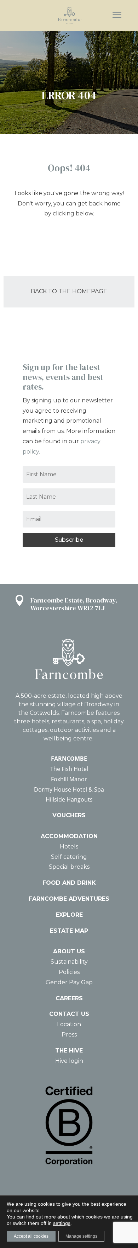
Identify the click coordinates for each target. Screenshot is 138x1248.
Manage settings (81, 1236)
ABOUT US (69, 951)
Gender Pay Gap (69, 982)
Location (69, 1024)
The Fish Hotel (69, 769)
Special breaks (69, 866)
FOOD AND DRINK (69, 882)
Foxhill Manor (69, 779)
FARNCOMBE (69, 758)
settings (61, 1223)
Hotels (69, 846)
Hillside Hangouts (69, 799)
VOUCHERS (69, 815)
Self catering (69, 856)
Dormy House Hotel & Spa (69, 789)
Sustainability (69, 961)
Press (69, 1034)
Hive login (69, 1060)
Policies (69, 972)
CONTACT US (69, 1014)
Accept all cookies (31, 1236)
